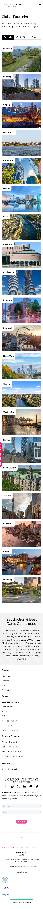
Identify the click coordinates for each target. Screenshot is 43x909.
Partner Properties (10, 742)
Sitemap (34, 847)
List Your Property (10, 747)
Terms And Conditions (10, 847)
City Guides (7, 725)
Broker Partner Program (13, 756)
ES (25, 837)
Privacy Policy (24, 847)
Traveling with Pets (11, 730)
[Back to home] (12, 5)
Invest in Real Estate (11, 751)
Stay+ (4, 711)
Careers (5, 681)
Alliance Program (10, 721)
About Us (6, 676)
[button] (40, 5)
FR (21, 837)
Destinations (7, 707)
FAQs (4, 716)
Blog (4, 685)
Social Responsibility (11, 769)
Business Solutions (10, 702)
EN (17, 837)
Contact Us (7, 690)
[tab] (8, 37)
